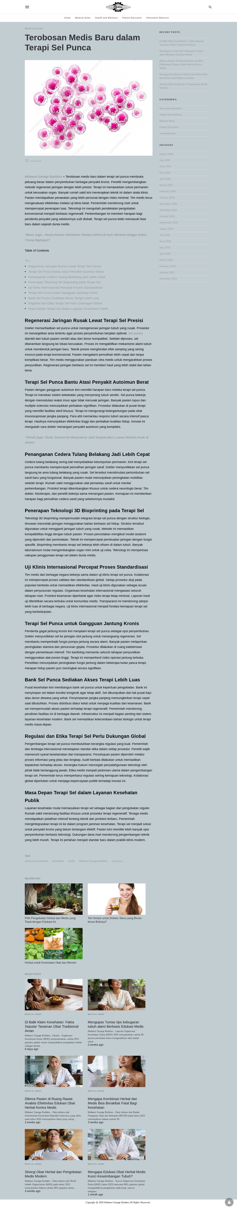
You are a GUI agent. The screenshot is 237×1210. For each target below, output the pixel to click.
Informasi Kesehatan (36, 861)
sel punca (117, 861)
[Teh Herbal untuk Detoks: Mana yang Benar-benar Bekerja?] (117, 899)
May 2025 (164, 247)
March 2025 (166, 260)
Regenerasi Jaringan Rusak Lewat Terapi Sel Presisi (64, 266)
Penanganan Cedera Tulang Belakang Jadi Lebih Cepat (66, 277)
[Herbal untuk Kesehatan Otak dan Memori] (54, 943)
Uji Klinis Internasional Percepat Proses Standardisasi (65, 287)
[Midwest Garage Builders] (118, 7)
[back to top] (229, 1202)
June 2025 (165, 241)
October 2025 (167, 216)
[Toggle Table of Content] (27, 261)
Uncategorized (167, 133)
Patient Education (132, 18)
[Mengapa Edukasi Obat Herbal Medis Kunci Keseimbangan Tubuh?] (117, 1144)
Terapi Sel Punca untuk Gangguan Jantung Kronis (63, 293)
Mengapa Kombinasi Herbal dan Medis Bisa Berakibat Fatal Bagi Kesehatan (112, 1103)
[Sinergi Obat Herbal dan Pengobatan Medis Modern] (54, 1144)
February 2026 (167, 191)
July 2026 (164, 160)
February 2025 (167, 266)
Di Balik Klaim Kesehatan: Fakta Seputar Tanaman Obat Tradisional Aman (51, 1026)
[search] (210, 7)
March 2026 (166, 185)
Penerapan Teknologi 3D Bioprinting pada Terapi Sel (64, 282)
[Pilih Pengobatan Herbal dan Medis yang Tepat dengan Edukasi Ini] (54, 899)
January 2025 (167, 272)
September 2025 (168, 222)
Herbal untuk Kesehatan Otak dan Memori (50, 962)
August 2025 (166, 228)
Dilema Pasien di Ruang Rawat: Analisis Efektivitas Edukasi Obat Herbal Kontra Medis (50, 1103)
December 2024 (168, 278)
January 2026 (167, 197)
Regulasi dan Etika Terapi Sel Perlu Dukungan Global (65, 303)
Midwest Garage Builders (43, 176)
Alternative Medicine (157, 18)
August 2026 (166, 154)
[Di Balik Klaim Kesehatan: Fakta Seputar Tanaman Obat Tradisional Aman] (54, 994)
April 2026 (165, 178)
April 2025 (165, 253)
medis (71, 861)
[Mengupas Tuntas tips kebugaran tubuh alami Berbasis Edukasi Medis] (117, 994)
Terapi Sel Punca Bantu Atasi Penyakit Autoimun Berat (66, 271)
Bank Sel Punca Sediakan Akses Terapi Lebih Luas (63, 298)
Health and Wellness (106, 18)
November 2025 (168, 210)
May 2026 (164, 172)
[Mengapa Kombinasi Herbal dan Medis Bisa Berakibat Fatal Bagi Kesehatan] (117, 1071)
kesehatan (58, 861)
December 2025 (168, 203)
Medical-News (83, 18)
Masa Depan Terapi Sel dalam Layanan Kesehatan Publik (68, 308)
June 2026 (165, 166)
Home (67, 18)
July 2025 (164, 235)
